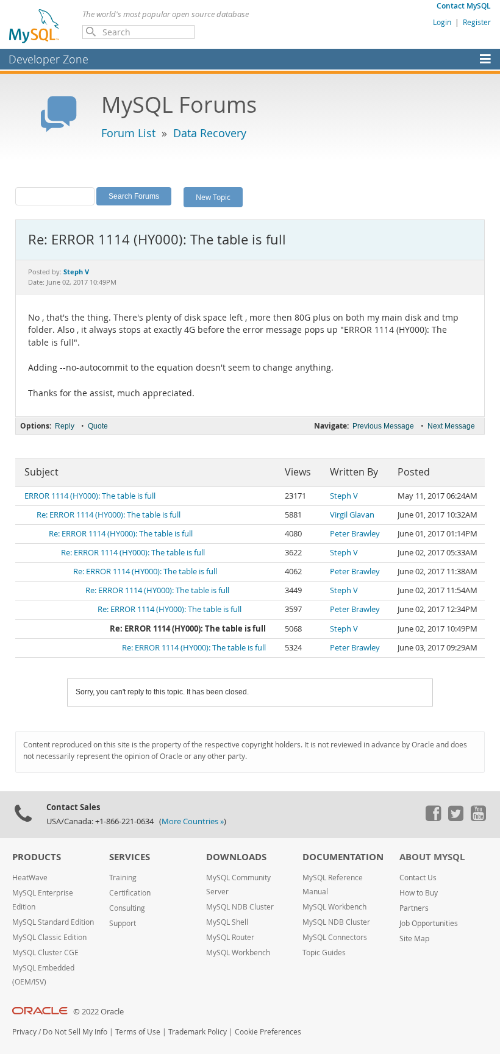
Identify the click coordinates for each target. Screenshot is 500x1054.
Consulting (127, 908)
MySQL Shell (227, 922)
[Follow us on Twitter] (455, 818)
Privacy (24, 1031)
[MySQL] (34, 25)
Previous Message (383, 426)
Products (36, 856)
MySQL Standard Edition (53, 922)
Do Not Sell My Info (75, 1031)
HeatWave (30, 877)
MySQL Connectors (334, 937)
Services (129, 856)
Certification (130, 892)
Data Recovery (209, 133)
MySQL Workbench (238, 952)
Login (442, 22)
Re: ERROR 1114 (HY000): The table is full (108, 515)
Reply (64, 426)
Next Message (451, 426)
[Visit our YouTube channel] (478, 818)
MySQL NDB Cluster (240, 906)
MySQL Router (230, 937)
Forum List (128, 133)
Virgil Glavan (352, 515)
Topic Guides (324, 952)
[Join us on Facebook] (433, 818)
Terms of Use (137, 1031)
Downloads (236, 856)
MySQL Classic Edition (49, 937)
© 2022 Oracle (98, 1011)
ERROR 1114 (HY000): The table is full (89, 496)
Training (123, 877)
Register (477, 22)
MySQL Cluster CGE (45, 952)
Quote (98, 426)
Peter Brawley (355, 534)
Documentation (343, 856)
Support (122, 923)
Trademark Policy (197, 1031)
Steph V (344, 496)
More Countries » (193, 821)
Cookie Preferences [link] (268, 1031)
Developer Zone (48, 59)
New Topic (213, 197)
